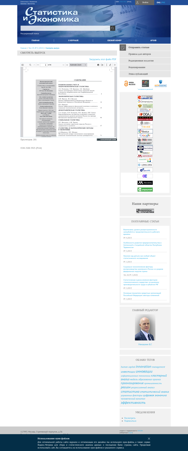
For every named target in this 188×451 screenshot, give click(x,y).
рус (163, 2)
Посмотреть (129, 418)
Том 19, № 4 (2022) (36, 48)
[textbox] (65, 28)
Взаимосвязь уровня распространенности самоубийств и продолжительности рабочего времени (141, 231)
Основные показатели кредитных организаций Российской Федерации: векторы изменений (142, 294)
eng (158, 2)
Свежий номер (114, 40)
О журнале (73, 40)
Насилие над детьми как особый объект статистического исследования (139, 257)
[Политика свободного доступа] (130, 83)
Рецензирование (137, 67)
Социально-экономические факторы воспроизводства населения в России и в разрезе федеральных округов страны (143, 269)
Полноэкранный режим (104, 139)
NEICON (140, 431)
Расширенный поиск (29, 33)
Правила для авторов (140, 54)
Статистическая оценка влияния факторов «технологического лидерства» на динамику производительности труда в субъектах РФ (141, 282)
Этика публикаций (138, 74)
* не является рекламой (145, 89)
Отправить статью (139, 47)
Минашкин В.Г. (145, 344)
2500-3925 (123, 2)
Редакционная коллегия (141, 61)
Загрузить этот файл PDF (102, 59)
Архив (153, 40)
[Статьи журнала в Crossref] (145, 83)
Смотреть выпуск (52, 48)
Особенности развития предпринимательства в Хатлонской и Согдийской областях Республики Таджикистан (142, 245)
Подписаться (130, 420)
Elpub (130, 433)
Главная (35, 40)
